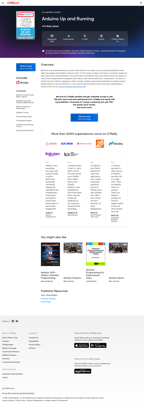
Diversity (5, 358)
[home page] (13, 3)
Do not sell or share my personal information (18, 393)
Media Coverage (9, 348)
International (8, 369)
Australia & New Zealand (12, 374)
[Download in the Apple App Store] (81, 347)
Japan (5, 377)
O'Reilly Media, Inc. (118, 40)
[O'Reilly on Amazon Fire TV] (82, 373)
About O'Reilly (9, 333)
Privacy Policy (34, 344)
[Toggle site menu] (3, 3)
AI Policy (32, 348)
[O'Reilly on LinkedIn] (13, 321)
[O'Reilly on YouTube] (17, 321)
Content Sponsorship (11, 362)
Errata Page (46, 302)
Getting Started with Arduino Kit (72, 86)
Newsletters (33, 341)
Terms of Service (8, 400)
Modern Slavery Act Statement (56, 400)
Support (33, 333)
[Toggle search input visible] (141, 3)
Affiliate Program (9, 355)
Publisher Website (48, 299)
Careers (5, 341)
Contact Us (33, 337)
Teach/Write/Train (10, 337)
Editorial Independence (35, 400)
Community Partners (10, 351)
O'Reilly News (7, 344)
